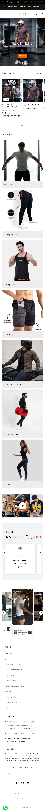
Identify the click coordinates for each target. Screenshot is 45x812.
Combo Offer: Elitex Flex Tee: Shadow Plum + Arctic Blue (11, 106)
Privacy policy (10, 675)
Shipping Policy (11, 697)
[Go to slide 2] (22, 63)
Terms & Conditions (12, 664)
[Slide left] (17, 125)
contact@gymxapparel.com (18, 728)
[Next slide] (42, 42)
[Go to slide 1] (20, 63)
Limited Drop (22, 55)
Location (8, 659)
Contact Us (9, 653)
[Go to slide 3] (25, 63)
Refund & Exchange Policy (15, 686)
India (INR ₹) (21, 799)
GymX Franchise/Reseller (14, 670)
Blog (6, 708)
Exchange (8, 691)
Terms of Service (11, 681)
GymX (19, 807)
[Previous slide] (3, 42)
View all (40, 73)
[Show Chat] (6, 807)
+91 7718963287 (13, 733)
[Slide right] (27, 125)
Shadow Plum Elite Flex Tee (32, 105)
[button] (3, 14)
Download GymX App (13, 702)
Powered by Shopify (26, 807)
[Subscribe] (37, 773)
